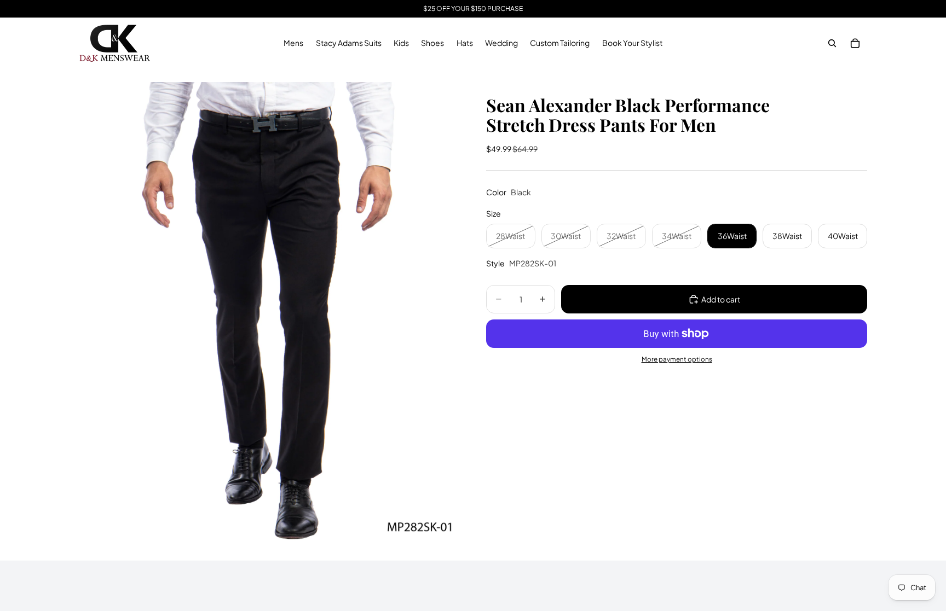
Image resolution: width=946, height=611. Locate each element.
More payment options (677, 359)
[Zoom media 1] (269, 314)
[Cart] (855, 43)
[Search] (832, 43)
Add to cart (720, 299)
